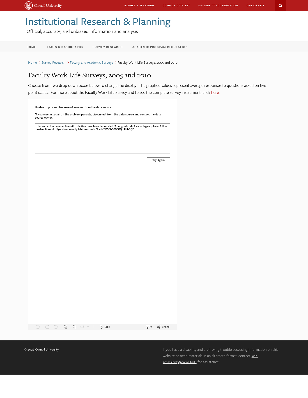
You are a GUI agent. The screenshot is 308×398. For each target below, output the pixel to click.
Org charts (255, 5)
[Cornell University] (43, 5)
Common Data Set (176, 5)
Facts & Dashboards (68, 48)
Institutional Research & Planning (97, 21)
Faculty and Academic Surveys (91, 62)
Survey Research (111, 48)
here (215, 92)
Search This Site (280, 5)
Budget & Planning (139, 5)
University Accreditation (220, 6)
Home (33, 48)
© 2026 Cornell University (41, 349)
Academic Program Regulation (163, 48)
